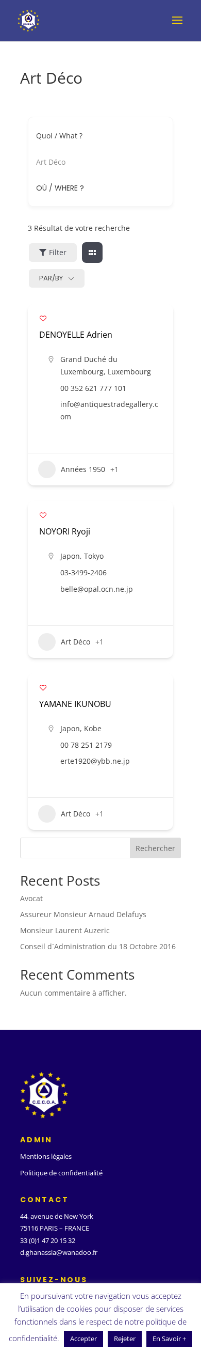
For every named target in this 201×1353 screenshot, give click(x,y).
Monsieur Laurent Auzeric (65, 930)
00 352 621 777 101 (93, 388)
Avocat (31, 898)
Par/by (51, 278)
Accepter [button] (83, 1338)
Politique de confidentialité (61, 1172)
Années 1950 (83, 469)
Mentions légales (46, 1156)
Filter (57, 252)
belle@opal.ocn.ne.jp (96, 589)
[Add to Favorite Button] (43, 318)
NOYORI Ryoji (64, 531)
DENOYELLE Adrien (75, 334)
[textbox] (60, 188)
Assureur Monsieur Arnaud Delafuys (83, 914)
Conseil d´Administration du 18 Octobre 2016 (98, 946)
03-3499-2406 (83, 572)
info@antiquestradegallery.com (109, 410)
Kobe (93, 728)
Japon (70, 556)
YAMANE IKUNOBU (75, 704)
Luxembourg (129, 371)
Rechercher (155, 848)
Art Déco (75, 642)
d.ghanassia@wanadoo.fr (58, 1252)
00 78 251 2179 (86, 745)
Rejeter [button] (125, 1338)
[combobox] (96, 188)
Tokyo (94, 556)
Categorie (52, 162)
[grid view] (92, 252)
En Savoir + (169, 1338)
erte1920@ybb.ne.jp (95, 761)
